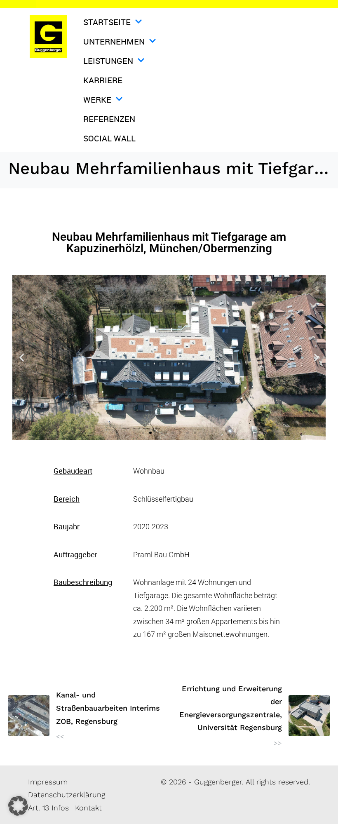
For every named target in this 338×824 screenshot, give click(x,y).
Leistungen (108, 60)
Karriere (102, 80)
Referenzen (109, 118)
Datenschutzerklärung (66, 794)
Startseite (107, 22)
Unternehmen (114, 41)
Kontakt (88, 807)
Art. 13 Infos (48, 807)
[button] (21, 357)
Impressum (48, 781)
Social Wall (109, 138)
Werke (97, 99)
